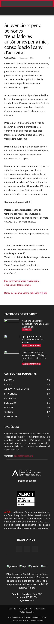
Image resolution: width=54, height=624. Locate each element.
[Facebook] (19, 549)
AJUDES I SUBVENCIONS (31, 345)
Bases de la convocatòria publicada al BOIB (25, 293)
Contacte (12, 609)
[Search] (48, 11)
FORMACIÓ (27, 330)
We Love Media (10, 58)
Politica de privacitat (37, 609)
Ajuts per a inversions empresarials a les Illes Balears (33, 339)
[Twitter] (35, 549)
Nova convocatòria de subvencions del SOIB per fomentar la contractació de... (34, 357)
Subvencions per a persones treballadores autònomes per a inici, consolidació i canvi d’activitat (26, 38)
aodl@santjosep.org (23, 456)
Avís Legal (23, 609)
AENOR (7, 512)
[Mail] (27, 549)
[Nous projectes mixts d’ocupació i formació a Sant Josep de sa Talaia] (11, 324)
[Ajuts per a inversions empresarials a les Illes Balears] (11, 340)
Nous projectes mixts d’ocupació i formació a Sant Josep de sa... (35, 323)
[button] (6, 11)
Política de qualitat (27, 481)
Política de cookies (27, 612)
